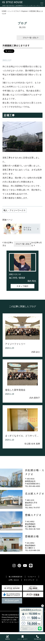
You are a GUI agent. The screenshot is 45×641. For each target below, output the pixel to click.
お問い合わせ (14, 580)
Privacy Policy (6, 617)
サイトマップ (29, 580)
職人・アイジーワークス (15, 210)
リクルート (32, 577)
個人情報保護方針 (15, 577)
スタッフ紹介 (22, 286)
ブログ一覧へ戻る (30, 38)
